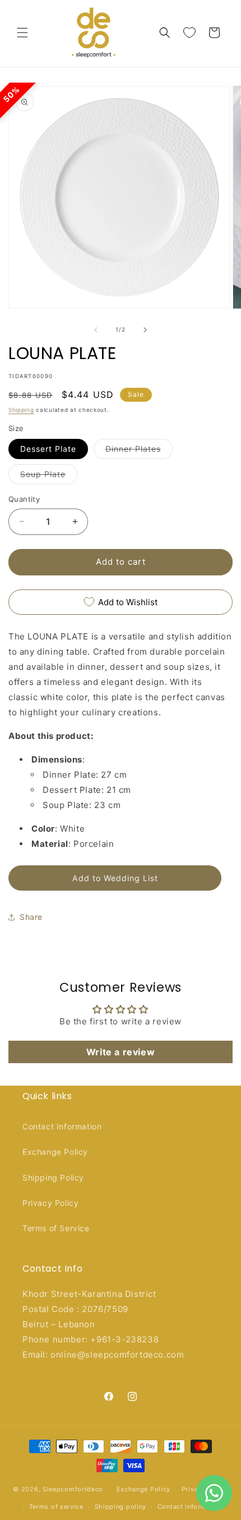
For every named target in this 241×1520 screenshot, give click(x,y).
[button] (22, 32)
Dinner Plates (139, 451)
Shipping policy (121, 1506)
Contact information (190, 1506)
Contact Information (61, 1126)
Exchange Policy (55, 1151)
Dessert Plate (48, 448)
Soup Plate (48, 476)
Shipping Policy (53, 1177)
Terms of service (56, 1506)
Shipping (21, 409)
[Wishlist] (189, 32)
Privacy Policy (50, 1203)
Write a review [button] (120, 1052)
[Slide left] (96, 329)
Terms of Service (56, 1228)
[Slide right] (145, 329)
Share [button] (31, 917)
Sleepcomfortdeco (73, 1489)
